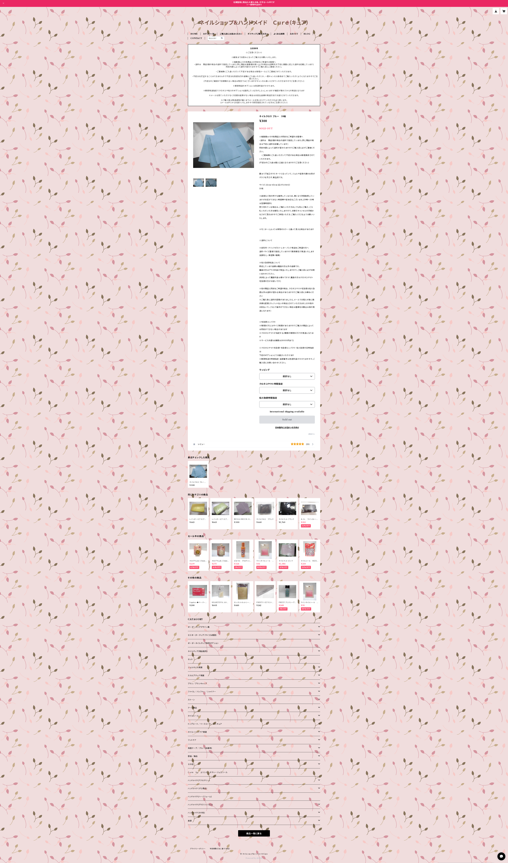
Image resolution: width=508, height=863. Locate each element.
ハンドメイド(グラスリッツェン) (200, 804)
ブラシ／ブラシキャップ (197, 683)
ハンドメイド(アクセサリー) (199, 780)
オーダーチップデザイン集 (199, 627)
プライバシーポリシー (198, 849)
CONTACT (196, 38)
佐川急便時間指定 (268, 398)
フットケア (192, 740)
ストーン (191, 700)
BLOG (307, 34)
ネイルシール (193, 716)
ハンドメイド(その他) (196, 813)
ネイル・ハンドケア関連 (197, 732)
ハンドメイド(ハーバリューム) (200, 796)
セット (190, 659)
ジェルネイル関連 (195, 667)
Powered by (251, 858)
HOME (194, 34)
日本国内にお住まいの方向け (287, 427)
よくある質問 (279, 34)
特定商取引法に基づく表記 (220, 849)
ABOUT (294, 34)
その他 (190, 764)
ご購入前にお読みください (231, 34)
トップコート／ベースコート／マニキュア (205, 724)
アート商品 (192, 708)
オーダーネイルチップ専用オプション (203, 643)
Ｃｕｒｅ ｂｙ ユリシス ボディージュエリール (207, 772)
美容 (190, 821)
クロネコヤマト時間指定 (271, 384)
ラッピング (264, 370)
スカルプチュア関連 (196, 675)
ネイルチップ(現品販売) (198, 651)
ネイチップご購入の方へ (258, 34)
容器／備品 (193, 756)
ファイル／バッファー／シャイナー (202, 691)
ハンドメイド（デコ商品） (198, 788)
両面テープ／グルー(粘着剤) (200, 748)
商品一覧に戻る (254, 833)
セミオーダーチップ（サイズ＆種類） (202, 635)
